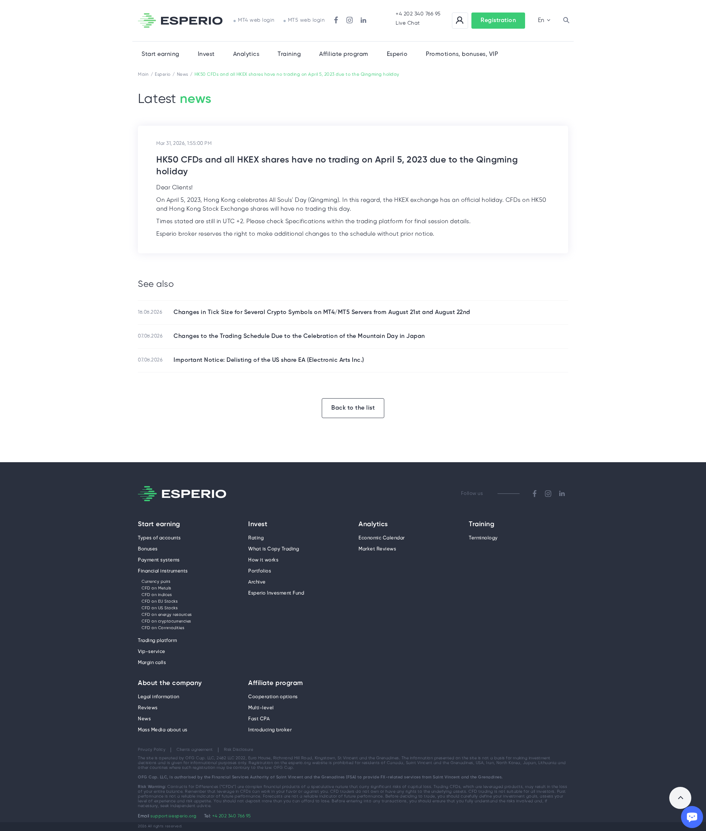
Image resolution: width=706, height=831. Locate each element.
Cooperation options (273, 697)
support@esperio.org (173, 816)
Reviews (148, 708)
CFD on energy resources (167, 615)
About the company (170, 683)
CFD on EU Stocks (160, 601)
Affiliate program (275, 683)
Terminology (483, 538)
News (144, 719)
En (541, 20)
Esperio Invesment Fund (276, 593)
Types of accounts (159, 538)
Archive (257, 582)
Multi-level (261, 708)
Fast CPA (259, 719)
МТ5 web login (306, 20)
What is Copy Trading (273, 549)
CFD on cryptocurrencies (166, 621)
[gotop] (680, 798)
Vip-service (151, 651)
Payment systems (159, 560)
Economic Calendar (382, 538)
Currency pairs (156, 581)
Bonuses (148, 549)
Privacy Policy (151, 750)
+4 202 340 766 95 (418, 14)
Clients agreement (194, 750)
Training (289, 54)
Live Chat (408, 23)
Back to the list (353, 408)
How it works (263, 560)
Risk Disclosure (238, 750)
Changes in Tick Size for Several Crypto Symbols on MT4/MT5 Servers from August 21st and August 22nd (322, 312)
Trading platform (157, 640)
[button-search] (566, 20)
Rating (256, 538)
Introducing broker (270, 730)
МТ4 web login (256, 20)
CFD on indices (157, 595)
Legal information (158, 697)
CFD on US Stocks (160, 608)
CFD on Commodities (163, 628)
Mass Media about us (163, 730)
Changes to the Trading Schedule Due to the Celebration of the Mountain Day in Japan (299, 336)
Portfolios (259, 571)
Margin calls (152, 662)
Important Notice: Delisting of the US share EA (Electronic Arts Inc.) (269, 360)
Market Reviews (377, 549)
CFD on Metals (156, 588)
